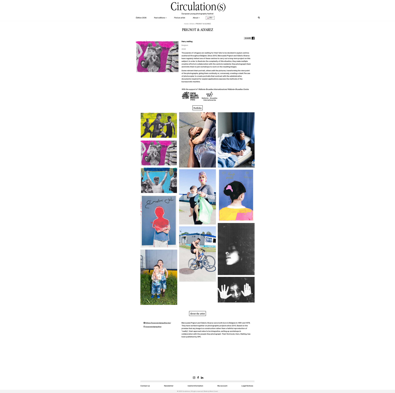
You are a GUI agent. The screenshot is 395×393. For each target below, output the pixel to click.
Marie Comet (214, 391)
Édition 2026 (141, 18)
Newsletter (168, 386)
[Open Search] (259, 18)
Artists (192, 24)
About (195, 18)
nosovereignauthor (153, 327)
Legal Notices (247, 386)
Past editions (159, 18)
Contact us (145, 386)
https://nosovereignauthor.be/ (158, 323)
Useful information (195, 386)
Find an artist (179, 18)
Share (248, 38)
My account (222, 386)
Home (186, 24)
